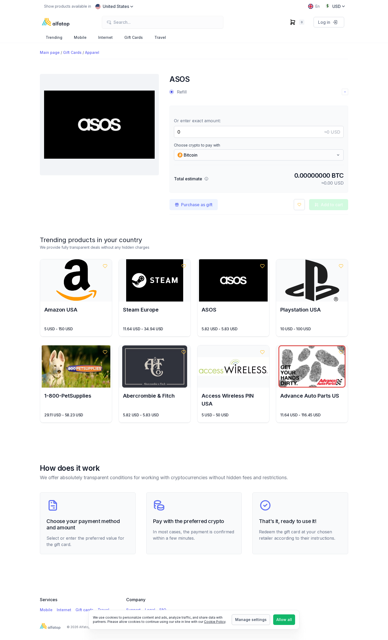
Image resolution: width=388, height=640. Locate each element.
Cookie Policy (214, 622)
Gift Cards (72, 52)
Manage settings (251, 619)
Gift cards (84, 610)
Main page (50, 52)
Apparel (92, 52)
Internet (64, 610)
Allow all (284, 619)
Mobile (46, 610)
